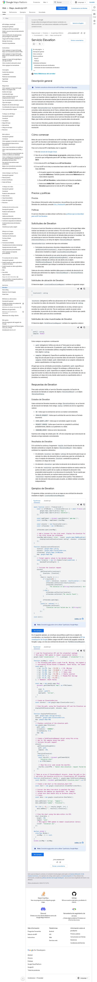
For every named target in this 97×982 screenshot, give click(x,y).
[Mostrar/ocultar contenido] (43, 49)
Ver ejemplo (37, 631)
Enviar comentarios (77, 40)
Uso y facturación (59, 204)
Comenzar (61, 8)
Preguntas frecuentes (34, 931)
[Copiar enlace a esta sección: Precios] (40, 198)
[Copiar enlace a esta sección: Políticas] (41, 210)
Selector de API (32, 934)
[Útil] (81, 33)
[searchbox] (12, 18)
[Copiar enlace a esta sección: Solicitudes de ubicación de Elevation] (65, 281)
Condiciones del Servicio (77, 943)
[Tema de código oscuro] (81, 288)
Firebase (30, 961)
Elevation (74, 87)
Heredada (42, 12)
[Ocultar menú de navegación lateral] (23, 978)
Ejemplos (23, 12)
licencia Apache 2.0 (68, 876)
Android (51, 931)
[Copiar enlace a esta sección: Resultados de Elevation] (54, 442)
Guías (4, 12)
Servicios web (53, 940)
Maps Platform (20, 2)
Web (4, 8)
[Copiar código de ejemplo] (84, 288)
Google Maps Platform (57, 33)
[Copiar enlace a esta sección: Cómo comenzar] (51, 135)
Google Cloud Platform (34, 964)
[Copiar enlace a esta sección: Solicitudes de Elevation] (58, 224)
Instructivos (31, 937)
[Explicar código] (78, 288)
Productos (36, 2)
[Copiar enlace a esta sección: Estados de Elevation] (52, 400)
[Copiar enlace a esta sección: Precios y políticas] (52, 193)
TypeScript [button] (36, 501)
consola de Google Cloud (48, 152)
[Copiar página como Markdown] (39, 44)
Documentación (38, 35)
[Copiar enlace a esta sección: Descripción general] (54, 81)
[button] (12, 109)
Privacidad (40, 978)
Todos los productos (34, 970)
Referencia (13, 12)
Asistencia (73, 940)
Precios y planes (75, 934)
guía (49, 624)
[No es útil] (84, 33)
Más (44, 2)
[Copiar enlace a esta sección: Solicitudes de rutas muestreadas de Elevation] (74, 319)
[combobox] (62, 2)
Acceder (92, 2)
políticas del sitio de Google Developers (53, 878)
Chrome (30, 958)
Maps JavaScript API (18, 8)
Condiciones (31, 978)
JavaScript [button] (47, 501)
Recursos (32, 12)
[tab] (37, 500)
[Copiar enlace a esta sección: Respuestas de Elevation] (59, 385)
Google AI (30, 967)
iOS (50, 934)
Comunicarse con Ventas (79, 8)
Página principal (36, 33)
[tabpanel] (59, 565)
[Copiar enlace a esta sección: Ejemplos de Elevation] (56, 489)
